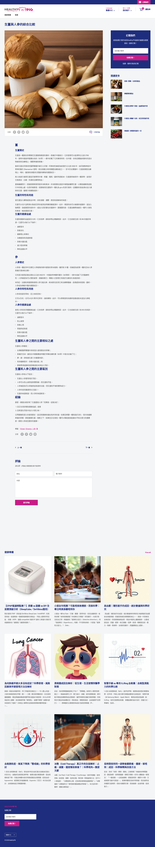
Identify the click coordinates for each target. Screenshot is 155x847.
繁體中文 (8, 835)
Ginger (22, 429)
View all (148, 552)
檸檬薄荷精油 (128, 93)
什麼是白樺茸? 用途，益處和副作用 (136, 106)
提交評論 (26, 502)
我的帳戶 (126, 10)
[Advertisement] (73, 534)
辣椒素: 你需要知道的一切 (132, 131)
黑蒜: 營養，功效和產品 (132, 81)
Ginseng (29, 429)
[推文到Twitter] (23, 132)
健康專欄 (8, 15)
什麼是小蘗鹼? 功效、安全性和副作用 (136, 118)
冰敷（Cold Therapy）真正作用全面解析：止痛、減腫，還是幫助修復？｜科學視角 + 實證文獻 (77, 767)
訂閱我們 (145, 2)
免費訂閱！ (131, 57)
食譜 (16, 15)
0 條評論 (97, 132)
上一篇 (19, 447)
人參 (34, 429)
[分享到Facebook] (14, 132)
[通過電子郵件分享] (27, 132)
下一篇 (88, 447)
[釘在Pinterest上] (18, 132)
